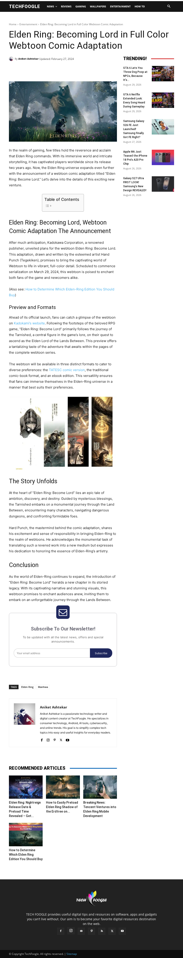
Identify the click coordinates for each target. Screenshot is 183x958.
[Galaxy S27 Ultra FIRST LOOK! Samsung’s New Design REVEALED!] (163, 184)
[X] (50, 70)
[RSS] (101, 931)
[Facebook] (39, 70)
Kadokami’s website (29, 323)
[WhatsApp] (70, 70)
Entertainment (28, 24)
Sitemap (72, 954)
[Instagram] (48, 739)
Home (13, 24)
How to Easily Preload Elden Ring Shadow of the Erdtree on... (62, 807)
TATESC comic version (67, 370)
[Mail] (81, 931)
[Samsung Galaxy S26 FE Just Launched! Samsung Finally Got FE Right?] (163, 126)
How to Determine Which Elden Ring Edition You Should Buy (26, 854)
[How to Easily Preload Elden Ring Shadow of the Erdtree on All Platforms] (63, 787)
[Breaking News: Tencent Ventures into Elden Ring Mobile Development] (100, 787)
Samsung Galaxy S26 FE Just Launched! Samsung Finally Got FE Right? (133, 129)
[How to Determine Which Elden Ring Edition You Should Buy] (26, 834)
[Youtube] (67, 739)
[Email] (80, 70)
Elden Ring (27, 687)
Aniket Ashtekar (28, 58)
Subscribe (101, 653)
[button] (168, 6)
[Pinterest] (60, 70)
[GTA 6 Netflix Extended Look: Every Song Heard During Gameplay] (163, 100)
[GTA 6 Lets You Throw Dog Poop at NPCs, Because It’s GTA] (163, 73)
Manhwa (43, 687)
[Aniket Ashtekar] (12, 59)
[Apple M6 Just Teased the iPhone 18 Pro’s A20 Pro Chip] (163, 157)
